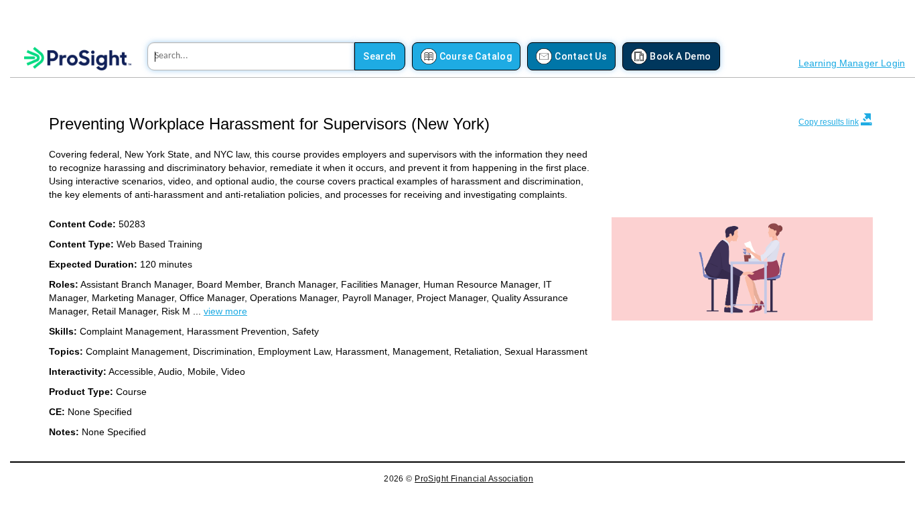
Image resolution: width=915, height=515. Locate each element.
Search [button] (379, 56)
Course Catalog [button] (475, 56)
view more (225, 311)
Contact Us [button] (581, 56)
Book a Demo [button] (680, 56)
